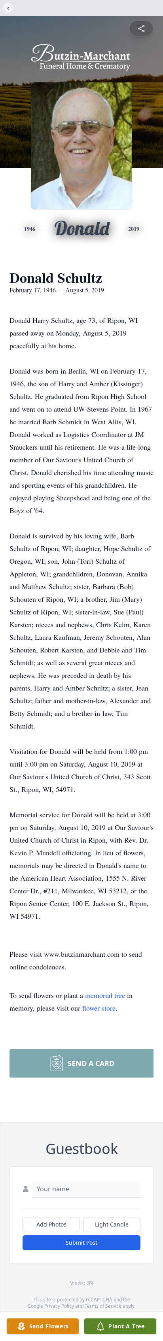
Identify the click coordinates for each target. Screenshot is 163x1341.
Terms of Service (103, 1306)
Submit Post (81, 1242)
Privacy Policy (59, 1306)
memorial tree (105, 995)
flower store (99, 1008)
